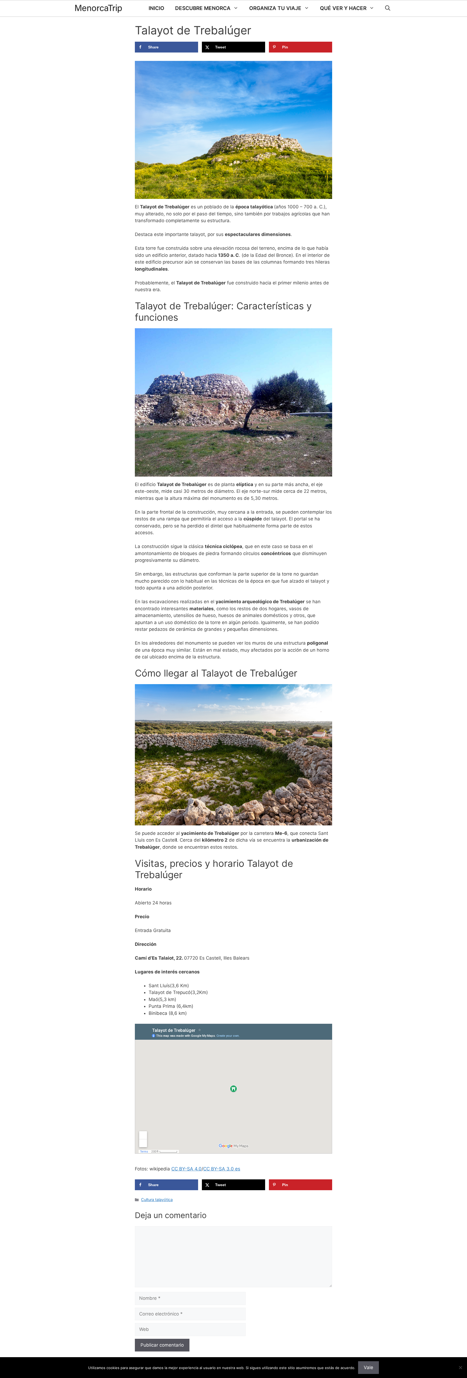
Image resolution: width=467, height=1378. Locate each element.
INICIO (156, 8)
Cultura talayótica (157, 1199)
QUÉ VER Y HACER (343, 8)
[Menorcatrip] (98, 8)
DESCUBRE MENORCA (203, 8)
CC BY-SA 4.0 (186, 1169)
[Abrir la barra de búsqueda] (388, 8)
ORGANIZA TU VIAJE (275, 8)
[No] (460, 1367)
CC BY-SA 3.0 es (221, 1169)
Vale (368, 1367)
